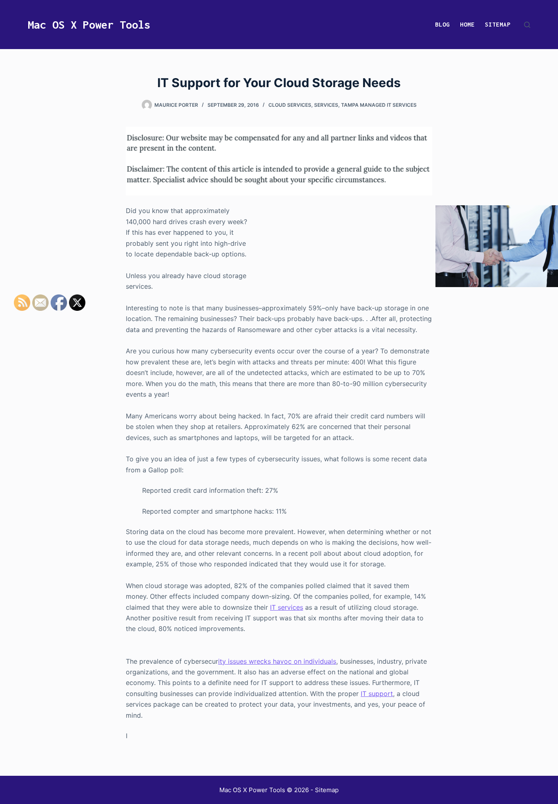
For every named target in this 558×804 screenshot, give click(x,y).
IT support (377, 693)
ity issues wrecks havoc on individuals (277, 661)
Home (467, 24)
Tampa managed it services (379, 105)
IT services (286, 607)
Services (326, 105)
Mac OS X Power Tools (89, 24)
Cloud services (289, 105)
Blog (442, 24)
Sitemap (498, 24)
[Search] (527, 25)
